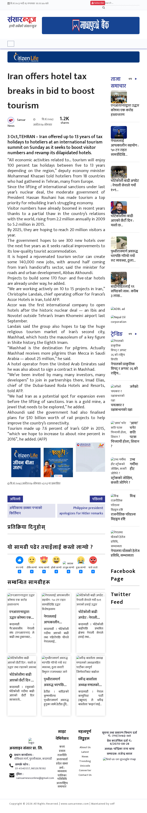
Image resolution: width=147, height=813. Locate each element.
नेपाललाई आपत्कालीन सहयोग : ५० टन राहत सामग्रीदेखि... (125, 148)
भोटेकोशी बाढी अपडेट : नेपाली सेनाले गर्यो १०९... (125, 185)
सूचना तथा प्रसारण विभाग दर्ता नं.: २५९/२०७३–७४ (119, 734)
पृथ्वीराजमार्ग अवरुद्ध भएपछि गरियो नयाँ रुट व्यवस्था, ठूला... (124, 256)
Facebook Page (123, 575)
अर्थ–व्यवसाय (62, 769)
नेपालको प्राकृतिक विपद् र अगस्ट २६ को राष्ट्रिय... (124, 368)
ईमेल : (19, 774)
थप (130, 79)
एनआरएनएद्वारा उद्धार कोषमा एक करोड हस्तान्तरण (20, 617)
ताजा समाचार (118, 83)
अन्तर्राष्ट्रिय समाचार (62, 785)
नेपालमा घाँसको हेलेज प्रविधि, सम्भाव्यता (125, 553)
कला (62, 747)
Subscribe (99, 3)
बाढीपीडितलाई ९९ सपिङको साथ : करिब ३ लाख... (124, 291)
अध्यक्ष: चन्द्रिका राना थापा (120, 748)
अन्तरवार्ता (62, 759)
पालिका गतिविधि (62, 777)
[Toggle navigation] (10, 44)
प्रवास (62, 751)
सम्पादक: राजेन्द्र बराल (119, 753)
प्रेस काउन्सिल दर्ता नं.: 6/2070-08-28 (119, 742)
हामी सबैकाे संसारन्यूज (22, 26)
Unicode (85, 766)
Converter (85, 770)
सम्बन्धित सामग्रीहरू (28, 583)
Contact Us (84, 775)
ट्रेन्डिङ (116, 334)
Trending (85, 761)
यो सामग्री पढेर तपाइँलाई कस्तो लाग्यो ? (50, 548)
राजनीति (62, 755)
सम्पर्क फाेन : (22, 764)
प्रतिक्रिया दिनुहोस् (26, 527)
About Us (85, 747)
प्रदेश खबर (62, 763)
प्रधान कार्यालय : (23, 755)
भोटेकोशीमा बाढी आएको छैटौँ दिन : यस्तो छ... (122, 220)
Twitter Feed (121, 599)
